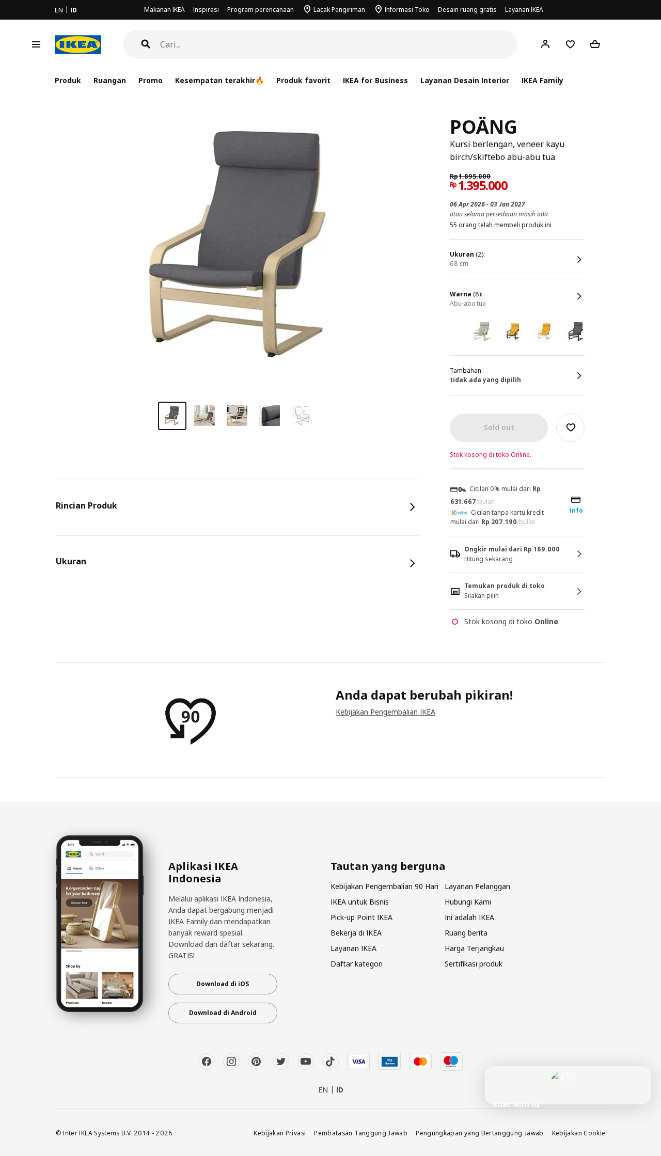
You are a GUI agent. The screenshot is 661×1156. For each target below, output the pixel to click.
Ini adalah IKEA (469, 917)
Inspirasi (206, 9)
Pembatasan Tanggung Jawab (360, 1133)
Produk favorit (303, 80)
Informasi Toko (407, 9)
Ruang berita (466, 933)
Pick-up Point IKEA (361, 917)
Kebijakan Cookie (579, 1133)
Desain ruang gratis (467, 9)
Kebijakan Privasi (280, 1133)
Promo (150, 80)
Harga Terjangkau (474, 948)
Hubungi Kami (468, 902)
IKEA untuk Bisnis (359, 902)
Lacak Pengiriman (339, 9)
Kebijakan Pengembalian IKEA (385, 712)
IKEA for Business (375, 80)
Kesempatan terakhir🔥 (219, 80)
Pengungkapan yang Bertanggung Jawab (480, 1133)
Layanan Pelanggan (477, 886)
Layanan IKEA (524, 9)
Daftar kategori (356, 964)
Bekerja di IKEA (356, 933)
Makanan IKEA (164, 9)
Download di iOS (222, 983)
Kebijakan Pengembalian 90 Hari (384, 886)
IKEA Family (542, 80)
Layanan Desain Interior (464, 80)
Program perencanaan (260, 9)
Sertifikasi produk (473, 964)
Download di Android (223, 1012)
